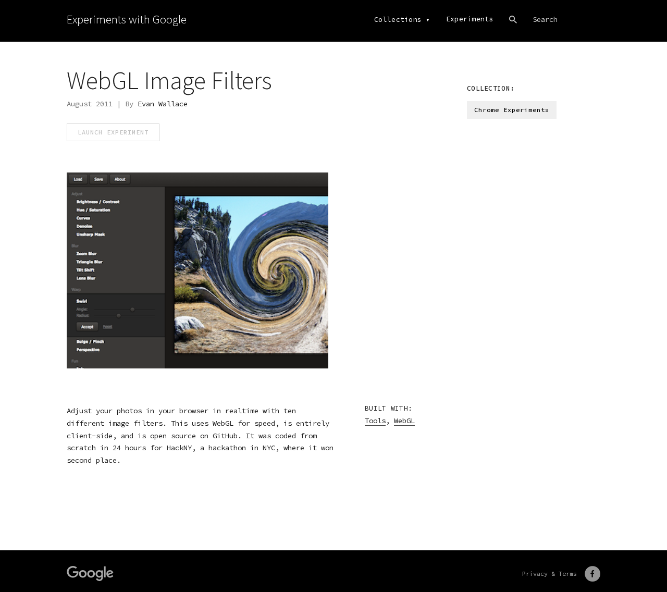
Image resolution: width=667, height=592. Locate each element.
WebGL (404, 420)
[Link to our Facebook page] (592, 574)
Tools (375, 420)
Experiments (469, 19)
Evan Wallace (163, 103)
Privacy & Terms (549, 573)
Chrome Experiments (511, 110)
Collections (398, 19)
